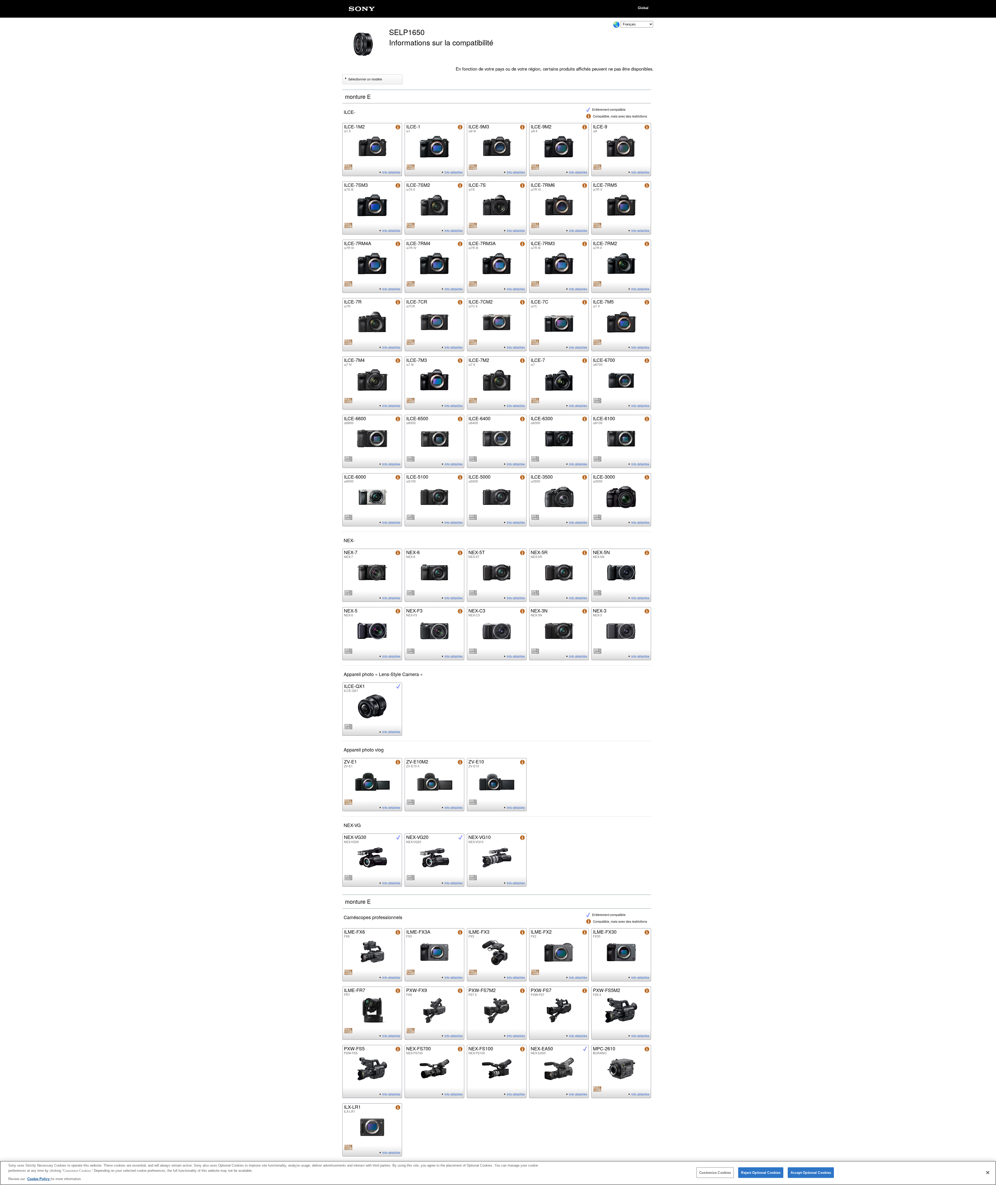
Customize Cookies (715, 1172)
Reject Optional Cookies (760, 1172)
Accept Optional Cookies (811, 1172)
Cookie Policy (39, 1179)
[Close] (987, 1172)
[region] (498, 1173)
